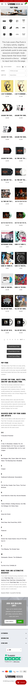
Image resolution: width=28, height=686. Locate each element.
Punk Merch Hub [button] (14, 351)
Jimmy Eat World (5, 514)
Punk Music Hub (8, 578)
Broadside (19, 461)
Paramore (3, 530)
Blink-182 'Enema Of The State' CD (10, 266)
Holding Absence (15, 504)
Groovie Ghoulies (21, 495)
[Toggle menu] (2, 4)
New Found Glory (12, 522)
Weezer (10, 557)
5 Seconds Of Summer (7, 436)
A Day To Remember (7, 444)
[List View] (25, 66)
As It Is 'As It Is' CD (20, 201)
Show (3, 71)
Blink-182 (18, 458)
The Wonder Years (14, 549)
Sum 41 (3, 541)
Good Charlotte (5, 495)
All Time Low (15, 446)
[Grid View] (23, 66)
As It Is (20, 448)
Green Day (13, 495)
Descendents (18, 477)
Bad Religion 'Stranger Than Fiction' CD (12, 244)
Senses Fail (4, 539)
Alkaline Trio (16, 444)
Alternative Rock (20, 580)
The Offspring (5, 549)
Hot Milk (23, 504)
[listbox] (18, 75)
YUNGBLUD (12, 565)
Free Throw (16, 485)
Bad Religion (4, 458)
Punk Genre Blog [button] (14, 356)
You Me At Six (5, 565)
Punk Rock (12, 580)
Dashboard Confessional (7, 477)
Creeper (3, 469)
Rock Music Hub (14, 582)
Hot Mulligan (4, 506)
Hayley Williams (5, 504)
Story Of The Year (21, 539)
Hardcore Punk (5, 580)
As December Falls (12, 448)
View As (18, 66)
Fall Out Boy (4, 485)
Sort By (3, 75)
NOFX (19, 522)
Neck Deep (4, 522)
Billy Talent (12, 458)
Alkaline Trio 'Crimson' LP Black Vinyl (12, 137)
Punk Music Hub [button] (14, 346)
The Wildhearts (17, 557)
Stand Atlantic (12, 539)
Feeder (11, 485)
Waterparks (4, 557)
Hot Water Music (13, 506)
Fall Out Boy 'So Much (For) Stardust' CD (13, 330)
